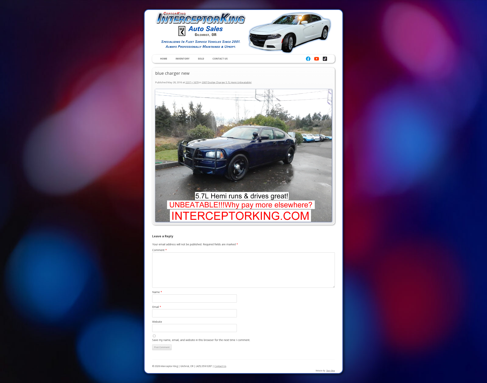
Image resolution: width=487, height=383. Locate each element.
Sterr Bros (330, 370)
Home (163, 58)
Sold (201, 58)
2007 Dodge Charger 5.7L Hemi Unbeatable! (226, 82)
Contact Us (220, 58)
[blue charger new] (243, 155)
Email (156, 307)
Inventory (182, 58)
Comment (159, 250)
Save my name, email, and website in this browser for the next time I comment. (201, 340)
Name (157, 292)
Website (157, 321)
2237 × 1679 (192, 82)
